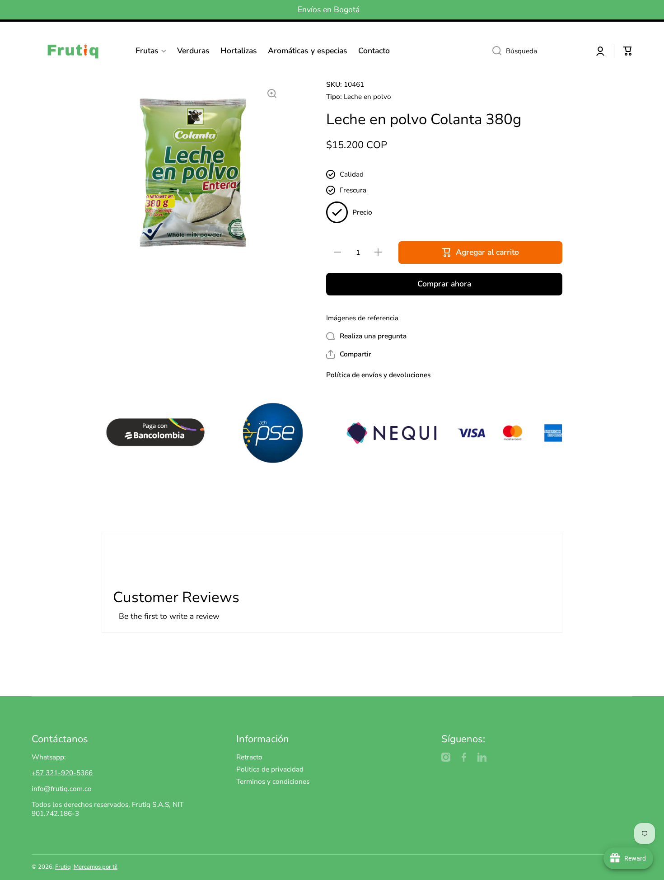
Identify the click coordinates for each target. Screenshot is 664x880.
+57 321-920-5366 (62, 772)
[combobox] (536, 51)
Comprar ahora (444, 283)
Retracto (249, 757)
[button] (627, 51)
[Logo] (77, 51)
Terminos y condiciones (272, 781)
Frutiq (63, 867)
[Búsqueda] (493, 51)
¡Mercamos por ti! (94, 867)
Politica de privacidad (270, 769)
